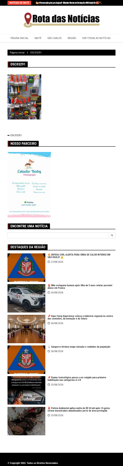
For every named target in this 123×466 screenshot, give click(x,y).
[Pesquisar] (112, 235)
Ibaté (37, 38)
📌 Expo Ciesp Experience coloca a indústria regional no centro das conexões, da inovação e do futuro (80, 317)
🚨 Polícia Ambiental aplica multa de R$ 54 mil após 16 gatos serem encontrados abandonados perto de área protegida (79, 409)
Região (72, 38)
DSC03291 (16, 135)
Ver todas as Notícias (96, 38)
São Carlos (54, 38)
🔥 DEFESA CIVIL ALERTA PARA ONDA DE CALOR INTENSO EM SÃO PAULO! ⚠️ (79, 256)
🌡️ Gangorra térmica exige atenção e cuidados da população (79, 346)
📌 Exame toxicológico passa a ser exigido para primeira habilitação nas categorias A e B (77, 379)
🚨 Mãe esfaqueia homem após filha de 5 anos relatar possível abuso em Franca (80, 287)
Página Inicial (19, 38)
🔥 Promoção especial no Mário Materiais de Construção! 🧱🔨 (69, 2)
